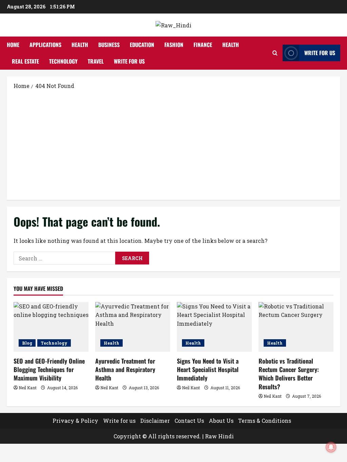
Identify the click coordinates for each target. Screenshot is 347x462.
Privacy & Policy (75, 420)
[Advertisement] (173, 144)
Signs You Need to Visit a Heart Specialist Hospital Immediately (208, 369)
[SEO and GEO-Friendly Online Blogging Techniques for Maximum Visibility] (51, 327)
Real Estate (25, 61)
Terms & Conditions (264, 420)
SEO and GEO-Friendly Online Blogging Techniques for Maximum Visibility (49, 369)
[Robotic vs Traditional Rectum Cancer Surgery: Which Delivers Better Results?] (296, 327)
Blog (27, 343)
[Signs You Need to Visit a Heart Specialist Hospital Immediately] (214, 327)
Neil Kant (28, 387)
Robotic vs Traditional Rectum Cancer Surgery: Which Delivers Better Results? (289, 373)
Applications (45, 45)
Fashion (173, 45)
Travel (96, 61)
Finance (202, 45)
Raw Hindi (219, 436)
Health (80, 45)
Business (109, 45)
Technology (63, 61)
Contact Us (189, 420)
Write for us (129, 61)
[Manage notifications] (331, 447)
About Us (221, 420)
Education (142, 45)
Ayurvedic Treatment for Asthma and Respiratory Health (125, 369)
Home (13, 45)
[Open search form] (275, 53)
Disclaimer (155, 420)
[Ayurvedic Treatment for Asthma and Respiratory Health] (132, 327)
